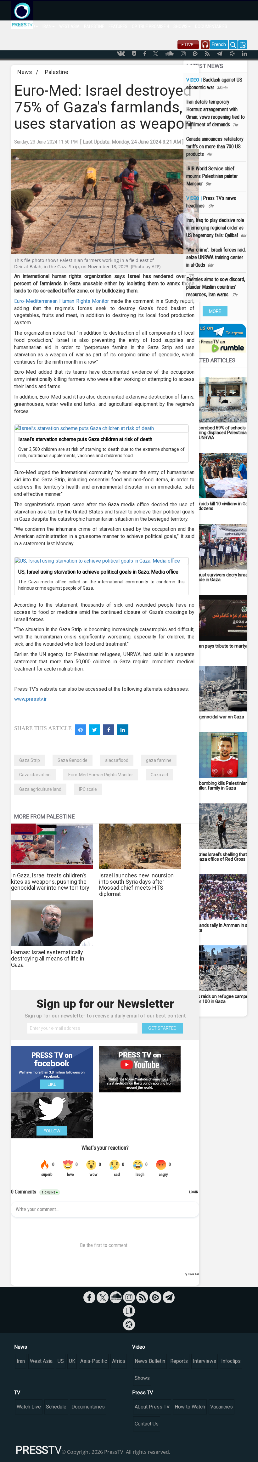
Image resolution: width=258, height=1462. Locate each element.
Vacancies (221, 1407)
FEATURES (118, 26)
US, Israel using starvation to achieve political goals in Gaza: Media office (98, 572)
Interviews (204, 1361)
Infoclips (231, 1361)
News (24, 72)
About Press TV (152, 1407)
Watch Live (29, 1407)
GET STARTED (162, 1028)
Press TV (142, 1393)
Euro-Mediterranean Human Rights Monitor (61, 301)
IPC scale (88, 789)
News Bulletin (150, 1361)
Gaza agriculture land (40, 789)
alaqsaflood (116, 760)
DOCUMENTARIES (211, 26)
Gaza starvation (35, 774)
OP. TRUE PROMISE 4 (150, 26)
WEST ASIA (69, 26)
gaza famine (158, 760)
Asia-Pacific (93, 1361)
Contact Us (147, 1424)
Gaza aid (159, 774)
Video (138, 1347)
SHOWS (180, 26)
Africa (118, 1361)
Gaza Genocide (72, 760)
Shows (142, 1378)
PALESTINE (94, 26)
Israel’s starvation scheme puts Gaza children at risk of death (85, 439)
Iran (21, 1361)
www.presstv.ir (30, 699)
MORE (215, 311)
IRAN (47, 26)
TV (17, 1393)
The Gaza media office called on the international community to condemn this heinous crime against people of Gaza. (101, 585)
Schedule (56, 1407)
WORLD (28, 26)
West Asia (41, 1361)
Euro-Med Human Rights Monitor (100, 774)
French (219, 44)
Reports (179, 1361)
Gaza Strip (29, 760)
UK (72, 1361)
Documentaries (88, 1407)
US (61, 1361)
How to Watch (190, 1407)
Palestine (56, 72)
